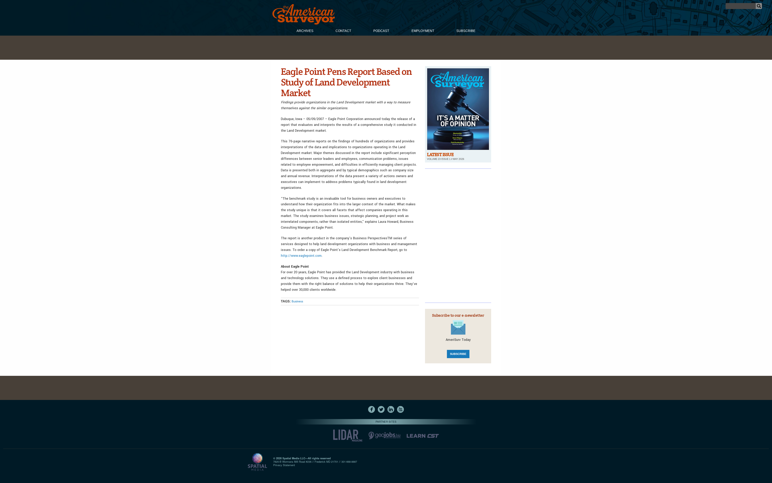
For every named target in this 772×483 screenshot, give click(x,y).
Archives (305, 31)
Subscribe (465, 31)
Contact (343, 31)
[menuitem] (304, 31)
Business (297, 301)
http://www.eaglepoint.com (301, 255)
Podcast (381, 31)
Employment (423, 31)
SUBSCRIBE (458, 354)
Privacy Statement (284, 465)
